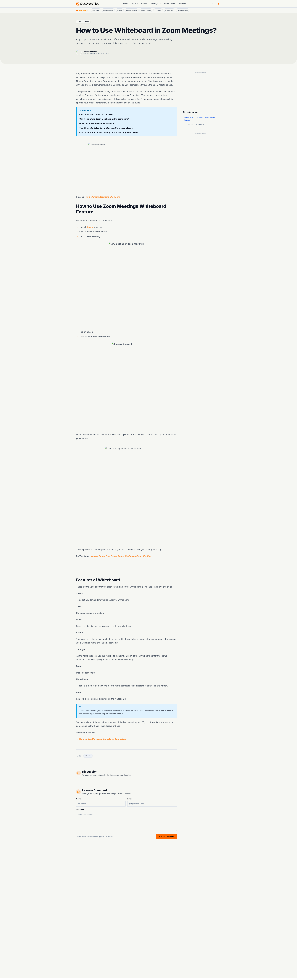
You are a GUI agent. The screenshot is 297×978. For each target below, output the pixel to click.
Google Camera (131, 10)
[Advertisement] (126, 423)
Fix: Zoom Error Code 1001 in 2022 (96, 114)
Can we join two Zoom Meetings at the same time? (104, 119)
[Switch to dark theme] (218, 3)
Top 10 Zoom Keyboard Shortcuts (103, 197)
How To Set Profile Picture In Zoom (96, 123)
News (125, 4)
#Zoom (88, 756)
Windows (182, 4)
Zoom (90, 227)
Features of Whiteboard (196, 124)
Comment (80, 809)
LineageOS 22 (108, 10)
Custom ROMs (146, 10)
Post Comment (167, 837)
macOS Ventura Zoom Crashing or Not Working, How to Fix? (108, 132)
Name (78, 799)
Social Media (169, 4)
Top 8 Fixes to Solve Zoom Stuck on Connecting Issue (106, 128)
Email (129, 799)
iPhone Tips (169, 10)
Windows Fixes (182, 10)
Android (134, 4)
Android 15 (95, 10)
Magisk (119, 10)
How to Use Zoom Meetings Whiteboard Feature (199, 118)
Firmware (158, 10)
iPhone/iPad (156, 4)
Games (144, 4)
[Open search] (212, 3)
